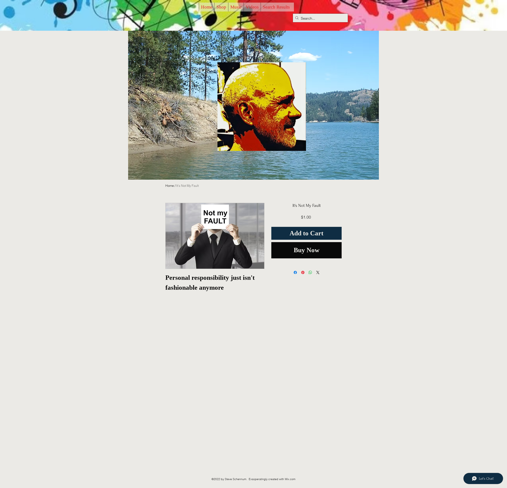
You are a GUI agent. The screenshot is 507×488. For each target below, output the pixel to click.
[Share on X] (317, 272)
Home (169, 186)
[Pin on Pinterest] (302, 272)
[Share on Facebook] (295, 272)
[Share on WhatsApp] (310, 272)
